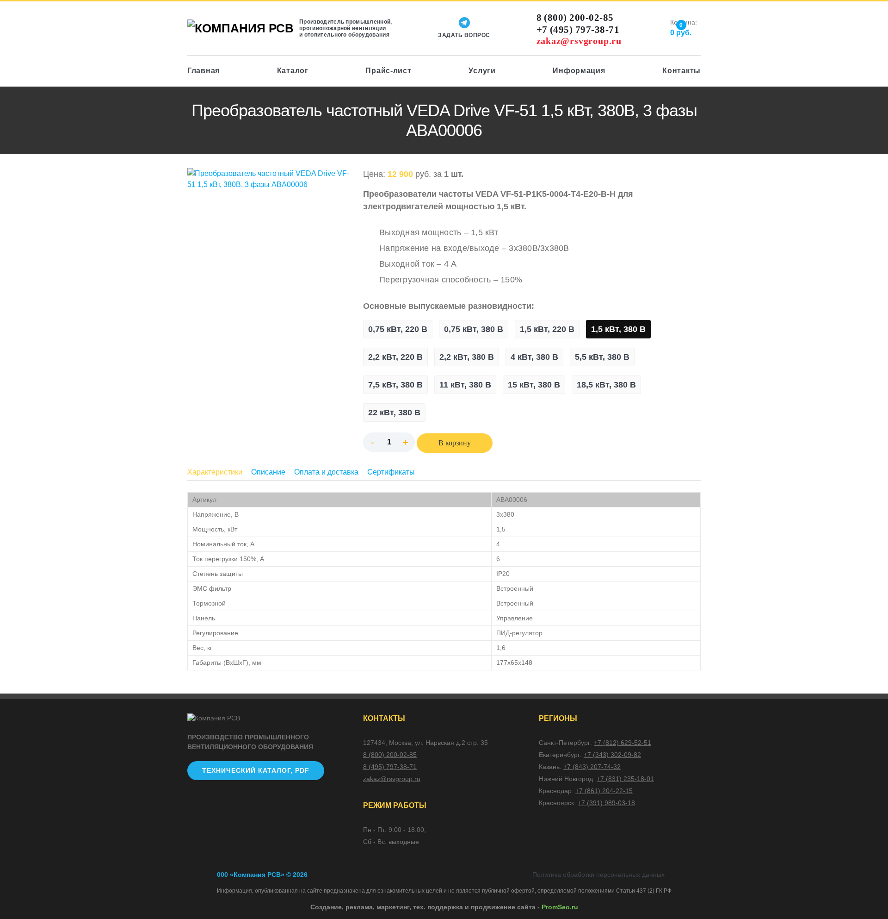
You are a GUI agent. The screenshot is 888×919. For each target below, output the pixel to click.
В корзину (454, 443)
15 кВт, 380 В (534, 384)
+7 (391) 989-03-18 (606, 802)
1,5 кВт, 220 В (547, 329)
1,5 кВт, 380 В (618, 329)
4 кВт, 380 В (534, 357)
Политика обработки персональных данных (598, 874)
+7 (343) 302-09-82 (612, 754)
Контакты (681, 71)
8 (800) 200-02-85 (575, 17)
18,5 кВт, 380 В (606, 384)
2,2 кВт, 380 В (466, 357)
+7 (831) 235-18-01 (625, 778)
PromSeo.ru (560, 907)
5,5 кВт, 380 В (602, 357)
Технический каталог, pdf (255, 770)
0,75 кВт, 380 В (473, 329)
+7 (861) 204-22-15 (604, 790)
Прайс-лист (388, 71)
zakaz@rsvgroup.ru (579, 40)
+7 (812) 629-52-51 (622, 742)
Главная (203, 71)
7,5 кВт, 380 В (395, 384)
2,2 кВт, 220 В (395, 357)
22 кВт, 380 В (394, 412)
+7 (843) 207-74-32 (592, 766)
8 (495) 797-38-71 (390, 766)
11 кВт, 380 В (465, 384)
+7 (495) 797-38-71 (578, 29)
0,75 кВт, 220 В (397, 329)
